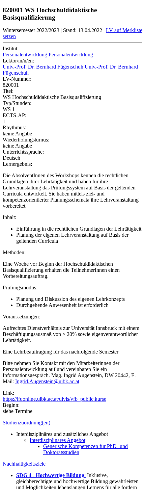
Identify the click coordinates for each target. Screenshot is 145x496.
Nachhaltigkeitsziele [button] (24, 464)
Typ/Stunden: (17, 103)
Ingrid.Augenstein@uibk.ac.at (47, 381)
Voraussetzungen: (21, 316)
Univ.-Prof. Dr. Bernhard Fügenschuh (43, 67)
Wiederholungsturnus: (26, 139)
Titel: (8, 91)
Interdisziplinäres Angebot (57, 440)
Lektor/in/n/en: (18, 60)
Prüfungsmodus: (20, 287)
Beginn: (11, 405)
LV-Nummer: (17, 79)
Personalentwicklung (25, 54)
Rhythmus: (14, 127)
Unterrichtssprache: (23, 152)
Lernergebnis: (17, 164)
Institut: (11, 48)
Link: (8, 393)
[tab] (72, 423)
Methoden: (14, 252)
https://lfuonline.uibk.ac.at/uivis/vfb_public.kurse (54, 399)
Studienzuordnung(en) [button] (26, 422)
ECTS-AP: (14, 115)
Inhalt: (9, 217)
